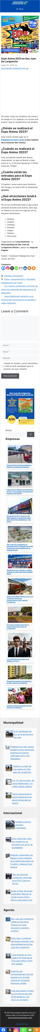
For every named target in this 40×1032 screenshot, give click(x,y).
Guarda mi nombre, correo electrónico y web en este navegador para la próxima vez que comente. (21, 366)
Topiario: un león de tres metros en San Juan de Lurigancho (22, 769)
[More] (34, 268)
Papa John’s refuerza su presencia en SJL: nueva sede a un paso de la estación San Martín (20, 491)
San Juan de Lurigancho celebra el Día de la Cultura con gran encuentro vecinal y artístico (22, 925)
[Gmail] (21, 268)
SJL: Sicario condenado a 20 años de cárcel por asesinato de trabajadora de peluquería (19, 289)
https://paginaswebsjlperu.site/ (20, 1018)
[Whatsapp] (16, 268)
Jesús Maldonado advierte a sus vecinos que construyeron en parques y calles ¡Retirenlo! (18, 299)
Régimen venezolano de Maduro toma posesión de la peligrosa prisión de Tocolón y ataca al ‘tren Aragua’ (22, 861)
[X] (12, 268)
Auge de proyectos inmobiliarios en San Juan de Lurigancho (19, 682)
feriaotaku (30, 279)
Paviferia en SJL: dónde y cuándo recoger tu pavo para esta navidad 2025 (20, 572)
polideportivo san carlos (12, 283)
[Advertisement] (20, 94)
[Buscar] (30, 434)
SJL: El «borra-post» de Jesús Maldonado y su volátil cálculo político (23, 783)
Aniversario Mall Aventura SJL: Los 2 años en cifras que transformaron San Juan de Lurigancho (20, 599)
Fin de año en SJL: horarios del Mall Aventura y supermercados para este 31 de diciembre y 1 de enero (19, 519)
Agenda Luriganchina (13, 276)
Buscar (9, 430)
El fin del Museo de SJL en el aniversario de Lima (23, 734)
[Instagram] (8, 268)
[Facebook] (3, 268)
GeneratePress (22, 1024)
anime (7, 279)
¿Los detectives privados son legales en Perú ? (18, 660)
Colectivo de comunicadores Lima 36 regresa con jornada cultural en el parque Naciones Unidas (22, 977)
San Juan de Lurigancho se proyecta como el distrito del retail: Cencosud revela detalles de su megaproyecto (20, 547)
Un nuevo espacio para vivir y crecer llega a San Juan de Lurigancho (18, 626)
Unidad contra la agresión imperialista (23, 825)
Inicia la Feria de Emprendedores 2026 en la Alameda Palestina (19, 466)
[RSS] (29, 268)
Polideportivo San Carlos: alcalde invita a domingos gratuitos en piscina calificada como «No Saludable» (22, 753)
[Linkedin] (25, 268)
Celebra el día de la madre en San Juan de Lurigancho (19, 707)
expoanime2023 (18, 279)
